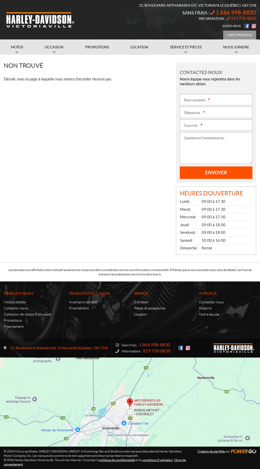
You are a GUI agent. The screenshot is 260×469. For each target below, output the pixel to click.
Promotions (13, 320)
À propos (208, 293)
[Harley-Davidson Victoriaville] (40, 20)
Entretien (141, 302)
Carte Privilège (239, 35)
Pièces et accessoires (149, 308)
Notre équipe (209, 314)
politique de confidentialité (117, 460)
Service (141, 293)
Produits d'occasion (89, 293)
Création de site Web (211, 451)
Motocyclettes (15, 302)
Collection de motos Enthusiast (27, 314)
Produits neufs (18, 293)
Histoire (205, 308)
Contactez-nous (211, 302)
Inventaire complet (83, 302)
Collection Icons (16, 308)
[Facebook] (247, 26)
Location (140, 314)
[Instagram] (254, 26)
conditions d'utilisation (157, 460)
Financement (14, 326)
